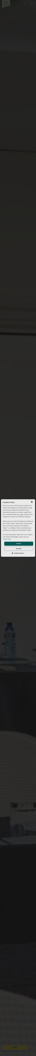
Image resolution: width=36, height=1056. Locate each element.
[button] (18, 553)
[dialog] (18, 528)
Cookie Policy (7, 539)
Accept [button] (18, 544)
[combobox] (32, 502)
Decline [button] (18, 548)
